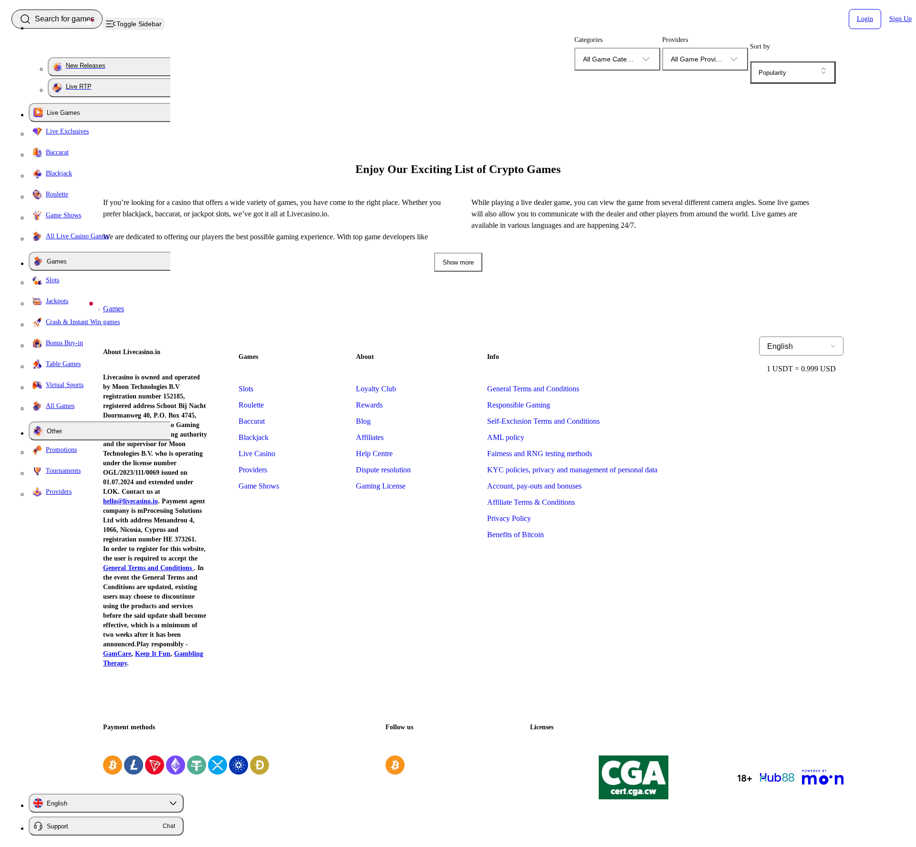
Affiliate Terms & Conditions (531, 502)
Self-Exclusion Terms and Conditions (543, 421)
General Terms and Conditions (533, 389)
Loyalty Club (376, 389)
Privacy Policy (509, 518)
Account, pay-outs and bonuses (534, 486)
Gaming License (381, 486)
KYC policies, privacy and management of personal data (572, 470)
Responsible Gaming (518, 405)
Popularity (772, 72)
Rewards (369, 405)
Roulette (251, 405)
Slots (246, 389)
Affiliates (370, 437)
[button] (793, 72)
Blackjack (254, 437)
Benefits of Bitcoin (515, 535)
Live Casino (257, 453)
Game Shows (259, 486)
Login (865, 18)
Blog (363, 421)
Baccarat (252, 421)
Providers (253, 470)
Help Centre (374, 453)
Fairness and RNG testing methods (539, 453)
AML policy (505, 437)
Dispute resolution (383, 470)
